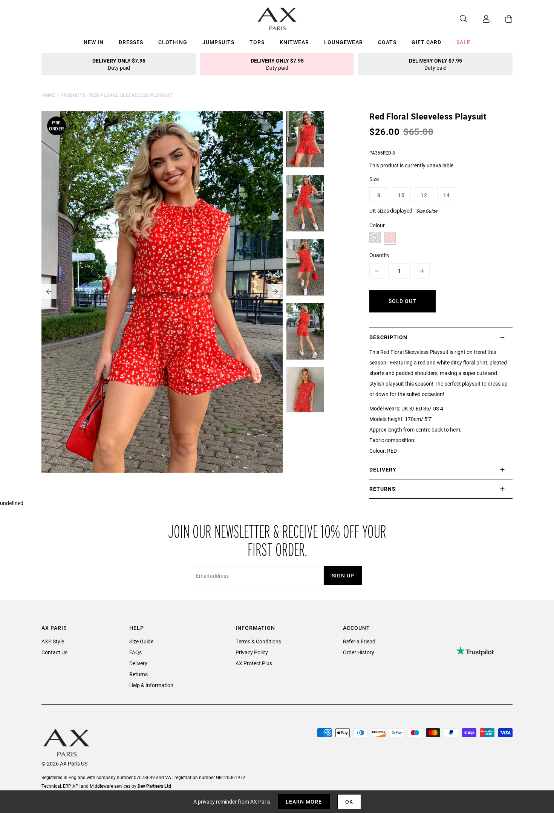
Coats (387, 42)
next (275, 291)
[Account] (478, 19)
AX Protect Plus (254, 663)
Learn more (304, 801)
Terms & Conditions (258, 641)
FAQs (135, 652)
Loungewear (343, 42)
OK (349, 801)
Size (374, 178)
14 (446, 195)
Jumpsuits (218, 42)
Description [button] (388, 337)
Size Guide (426, 211)
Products (72, 95)
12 (424, 195)
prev (49, 291)
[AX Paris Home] (277, 19)
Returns (138, 674)
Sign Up (343, 575)
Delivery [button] (382, 469)
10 (401, 195)
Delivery (138, 663)
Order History (358, 652)
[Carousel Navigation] (162, 291)
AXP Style (52, 641)
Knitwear (294, 42)
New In (94, 42)
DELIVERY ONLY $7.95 (118, 64)
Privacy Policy (252, 652)
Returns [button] (382, 488)
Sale (463, 42)
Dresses (131, 42)
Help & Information (151, 685)
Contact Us (54, 652)
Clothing (172, 42)
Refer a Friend (359, 641)
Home (48, 95)
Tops (257, 42)
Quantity (379, 255)
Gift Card (426, 42)
